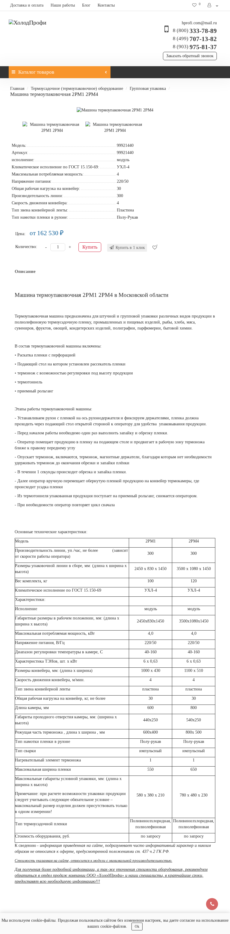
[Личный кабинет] (213, 5)
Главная (17, 88)
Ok (137, 926)
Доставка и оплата (26, 5)
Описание (25, 271)
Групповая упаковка (148, 88)
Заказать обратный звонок (190, 56)
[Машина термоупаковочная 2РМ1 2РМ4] (115, 110)
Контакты (106, 5)
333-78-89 (195, 30)
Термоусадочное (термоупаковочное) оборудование (77, 88)
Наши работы (63, 5)
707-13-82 (195, 39)
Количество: (26, 246)
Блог (86, 5)
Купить (89, 247)
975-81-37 (195, 47)
